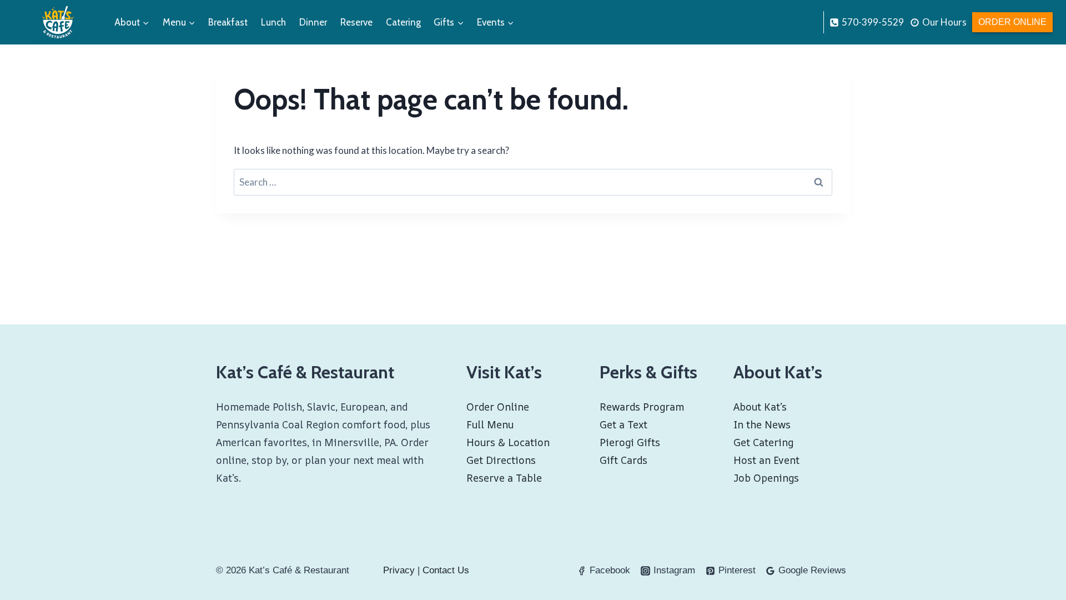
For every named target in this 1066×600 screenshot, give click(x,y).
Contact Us (446, 570)
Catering (403, 22)
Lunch (273, 22)
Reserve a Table (504, 477)
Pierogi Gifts (630, 442)
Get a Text (623, 424)
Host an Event (766, 460)
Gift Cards (623, 460)
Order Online (1012, 22)
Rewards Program (642, 406)
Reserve (356, 22)
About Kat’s (760, 406)
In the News (762, 424)
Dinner (313, 22)
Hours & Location (508, 442)
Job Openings (766, 477)
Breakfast (228, 22)
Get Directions (501, 460)
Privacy (399, 570)
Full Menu (490, 424)
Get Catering (763, 442)
